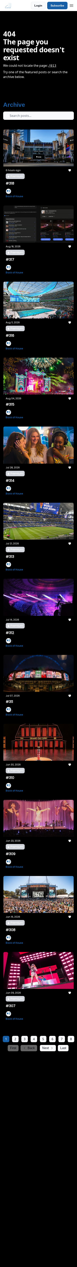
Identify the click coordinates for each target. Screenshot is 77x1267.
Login (38, 5)
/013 (52, 66)
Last (63, 1048)
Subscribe (57, 5)
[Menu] (71, 5)
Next (45, 1048)
